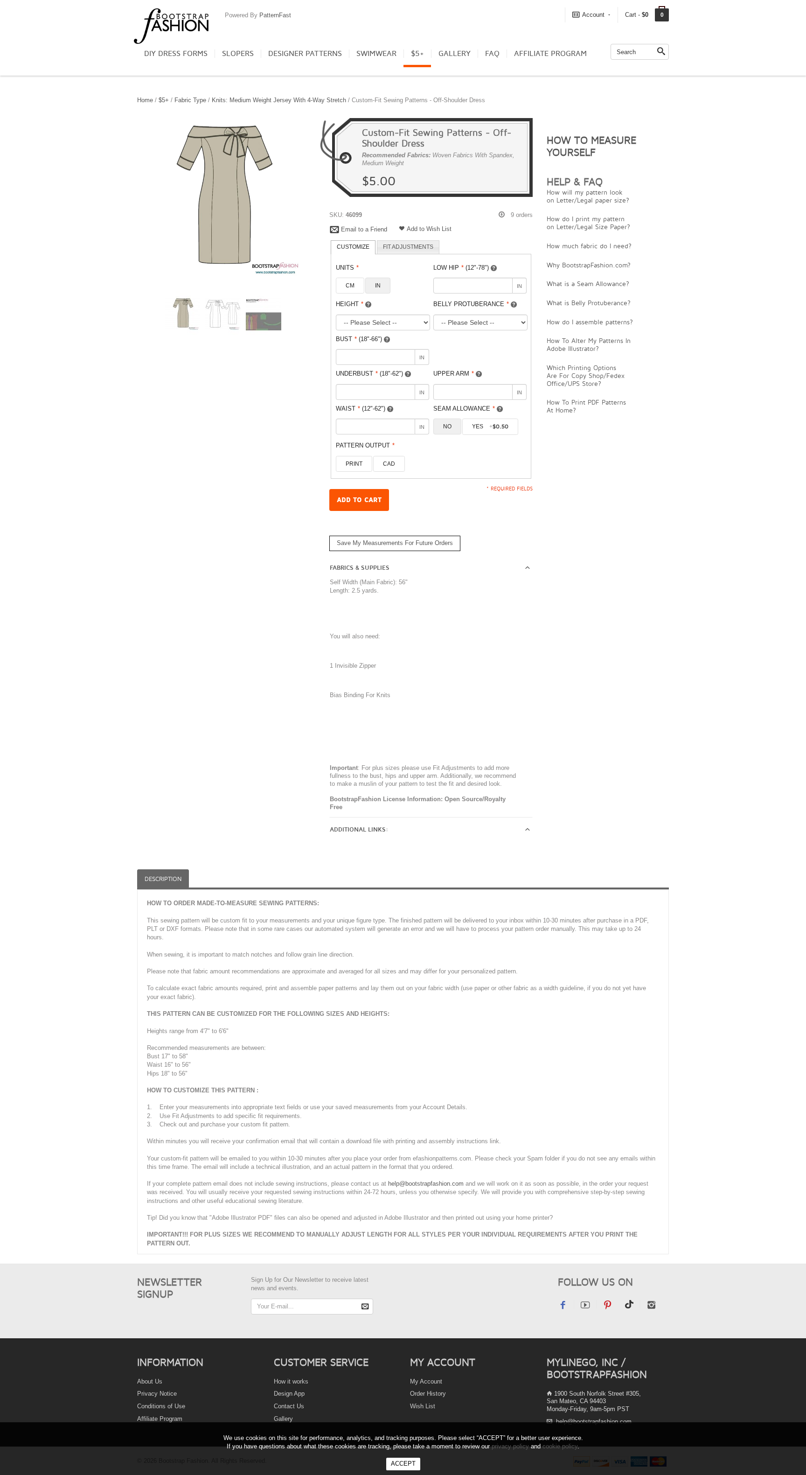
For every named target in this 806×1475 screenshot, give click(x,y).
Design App (289, 1393)
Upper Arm (453, 373)
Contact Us (289, 1406)
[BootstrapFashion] (171, 25)
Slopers (238, 53)
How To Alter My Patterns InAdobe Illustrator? (589, 344)
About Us (149, 1381)
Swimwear (376, 53)
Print (354, 464)
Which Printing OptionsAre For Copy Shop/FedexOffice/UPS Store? (586, 375)
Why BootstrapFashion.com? (589, 265)
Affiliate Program (550, 53)
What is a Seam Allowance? (588, 283)
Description (163, 878)
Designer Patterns (305, 53)
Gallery (454, 53)
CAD (389, 464)
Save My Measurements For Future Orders (395, 542)
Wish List (422, 1406)
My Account (426, 1381)
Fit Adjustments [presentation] (408, 247)
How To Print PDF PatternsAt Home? (586, 406)
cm (350, 285)
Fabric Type (190, 100)
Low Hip (461, 267)
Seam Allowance (464, 408)
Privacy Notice (157, 1393)
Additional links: (359, 829)
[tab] (353, 247)
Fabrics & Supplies (359, 568)
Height (349, 304)
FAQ (492, 53)
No (447, 426)
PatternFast (275, 15)
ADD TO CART (359, 499)
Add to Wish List (429, 228)
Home (145, 100)
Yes (490, 426)
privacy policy (510, 1446)
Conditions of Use (161, 1406)
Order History (428, 1393)
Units (347, 267)
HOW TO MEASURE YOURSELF (591, 146)
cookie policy (559, 1446)
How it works (291, 1381)
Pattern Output (365, 445)
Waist (360, 408)
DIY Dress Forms (176, 53)
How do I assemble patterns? (590, 322)
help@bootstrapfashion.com (426, 1183)
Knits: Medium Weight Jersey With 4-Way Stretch (279, 100)
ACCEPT (403, 1463)
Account (593, 14)
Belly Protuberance (471, 304)
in (378, 285)
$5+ (417, 53)
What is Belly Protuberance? (589, 303)
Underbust (369, 373)
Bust (359, 339)
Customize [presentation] (353, 247)
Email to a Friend (364, 229)
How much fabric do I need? (589, 246)
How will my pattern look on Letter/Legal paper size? (588, 196)
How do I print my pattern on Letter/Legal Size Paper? (588, 223)
